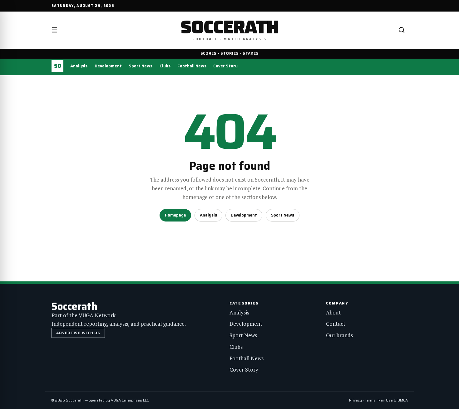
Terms (370, 400)
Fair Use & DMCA (393, 400)
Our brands (339, 335)
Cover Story (225, 66)
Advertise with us (78, 333)
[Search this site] (401, 30)
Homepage (175, 215)
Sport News (140, 66)
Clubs (165, 66)
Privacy (355, 400)
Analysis (78, 66)
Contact (335, 323)
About (333, 312)
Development (108, 66)
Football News (191, 66)
